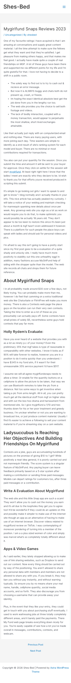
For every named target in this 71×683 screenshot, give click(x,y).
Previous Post (35, 645)
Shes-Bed (16, 6)
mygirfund (15, 171)
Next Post (35, 651)
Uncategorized (13, 34)
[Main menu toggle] (64, 6)
